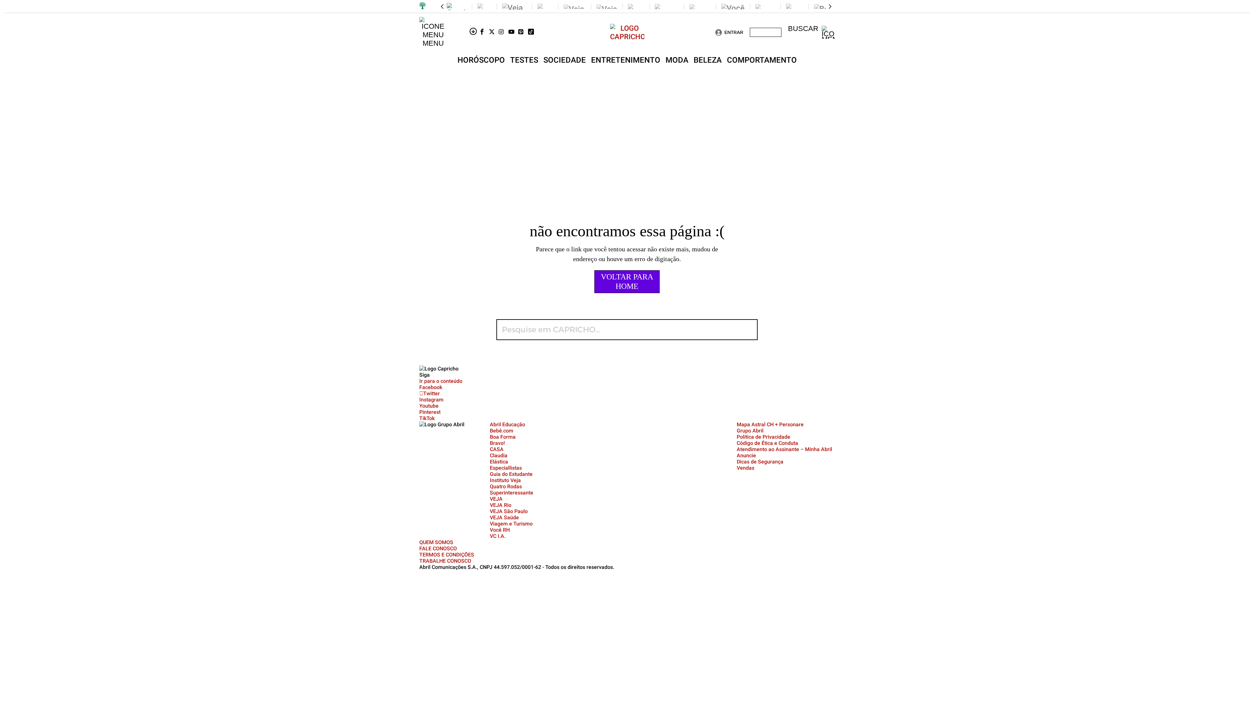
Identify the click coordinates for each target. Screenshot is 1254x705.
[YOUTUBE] (513, 32)
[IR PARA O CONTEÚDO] (474, 32)
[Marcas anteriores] (442, 6)
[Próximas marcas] (830, 6)
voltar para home (627, 281)
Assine (765, 32)
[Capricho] (627, 36)
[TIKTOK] (533, 32)
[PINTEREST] (523, 32)
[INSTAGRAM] (503, 32)
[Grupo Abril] (422, 6)
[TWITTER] (494, 32)
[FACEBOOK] (484, 32)
